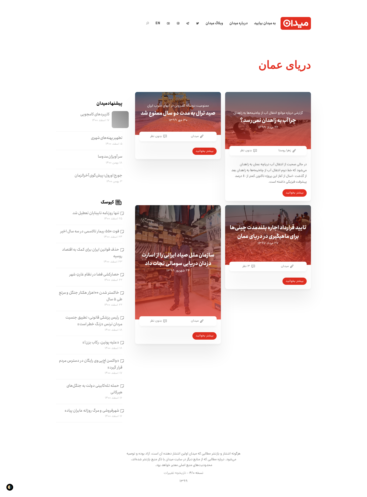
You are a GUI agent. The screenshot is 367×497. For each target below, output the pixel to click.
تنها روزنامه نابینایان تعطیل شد (95, 213)
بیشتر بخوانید (204, 151)
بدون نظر (156, 136)
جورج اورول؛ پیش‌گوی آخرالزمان (98, 175)
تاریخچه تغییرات (175, 473)
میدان (195, 136)
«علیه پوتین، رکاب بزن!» (100, 342)
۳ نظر (246, 266)
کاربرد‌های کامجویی (95, 114)
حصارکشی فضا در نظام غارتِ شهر (94, 274)
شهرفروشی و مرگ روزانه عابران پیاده (92, 411)
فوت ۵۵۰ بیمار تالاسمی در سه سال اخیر (89, 231)
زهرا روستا (284, 150)
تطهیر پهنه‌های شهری (106, 138)
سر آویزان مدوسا (110, 157)
